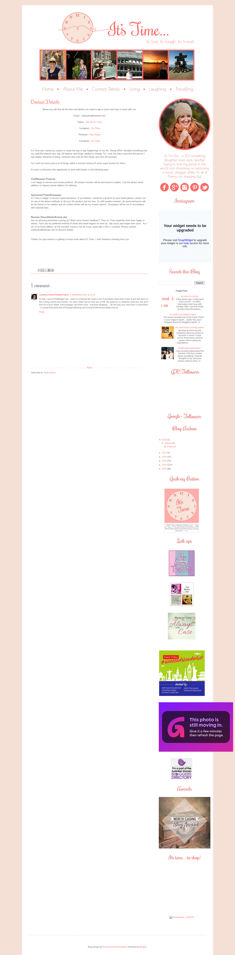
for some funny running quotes (190, 327)
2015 (164, 461)
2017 (164, 453)
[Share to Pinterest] (52, 270)
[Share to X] (46, 270)
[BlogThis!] (42, 270)
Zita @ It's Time (94, 122)
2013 (164, 469)
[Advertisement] (181, 888)
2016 (164, 457)
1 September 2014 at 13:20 (82, 295)
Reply (42, 312)
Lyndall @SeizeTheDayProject (54, 295)
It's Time (95, 128)
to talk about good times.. (189, 348)
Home (89, 367)
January (168, 443)
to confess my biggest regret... (183, 314)
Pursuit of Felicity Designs (115, 947)
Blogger (143, 947)
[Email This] (39, 270)
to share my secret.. (190, 296)
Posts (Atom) (50, 372)
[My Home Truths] (182, 575)
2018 (164, 440)
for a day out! (170, 446)
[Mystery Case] (184, 848)
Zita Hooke (95, 134)
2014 (164, 465)
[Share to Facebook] (49, 270)
